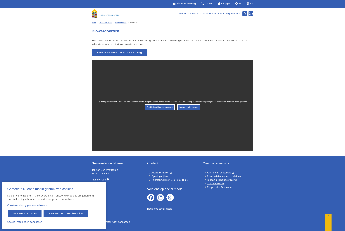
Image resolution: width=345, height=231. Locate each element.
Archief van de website (219, 172)
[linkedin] (160, 197)
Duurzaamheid (120, 23)
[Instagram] (170, 197)
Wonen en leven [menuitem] (188, 13)
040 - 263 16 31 (179, 180)
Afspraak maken (160, 172)
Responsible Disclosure (219, 187)
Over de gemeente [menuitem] (229, 13)
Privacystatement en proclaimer (224, 176)
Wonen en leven (105, 23)
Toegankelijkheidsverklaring (222, 180)
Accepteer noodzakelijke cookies (66, 213)
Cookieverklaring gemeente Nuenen (27, 205)
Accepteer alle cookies (25, 213)
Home (94, 23)
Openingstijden (159, 176)
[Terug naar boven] (328, 222)
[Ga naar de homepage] (105, 13)
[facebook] (150, 197)
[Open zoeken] (244, 13)
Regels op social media (159, 208)
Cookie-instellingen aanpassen (24, 221)
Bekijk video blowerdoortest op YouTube (118, 52)
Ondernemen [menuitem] (208, 13)
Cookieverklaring (216, 183)
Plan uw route (99, 179)
